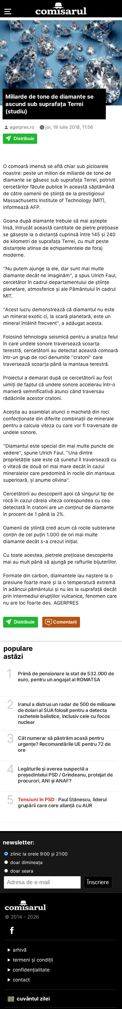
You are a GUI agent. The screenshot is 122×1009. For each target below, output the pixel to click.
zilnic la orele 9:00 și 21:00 (38, 854)
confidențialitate (31, 970)
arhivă (20, 950)
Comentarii (64, 622)
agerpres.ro (22, 127)
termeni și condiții (33, 960)
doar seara (21, 871)
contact (21, 980)
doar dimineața (26, 862)
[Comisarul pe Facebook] (12, 930)
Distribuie (23, 138)
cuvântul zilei (33, 999)
